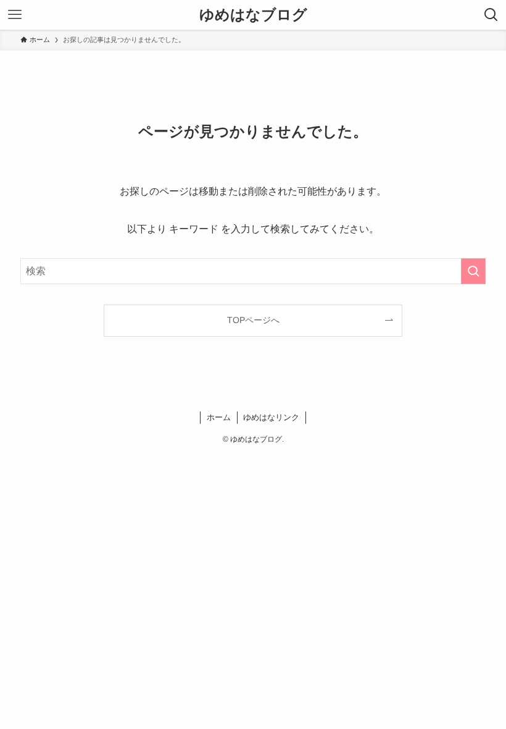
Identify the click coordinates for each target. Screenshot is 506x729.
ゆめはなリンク (271, 417)
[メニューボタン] (15, 15)
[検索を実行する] (473, 271)
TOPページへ (253, 320)
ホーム (219, 417)
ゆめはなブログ (253, 14)
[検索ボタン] (491, 15)
